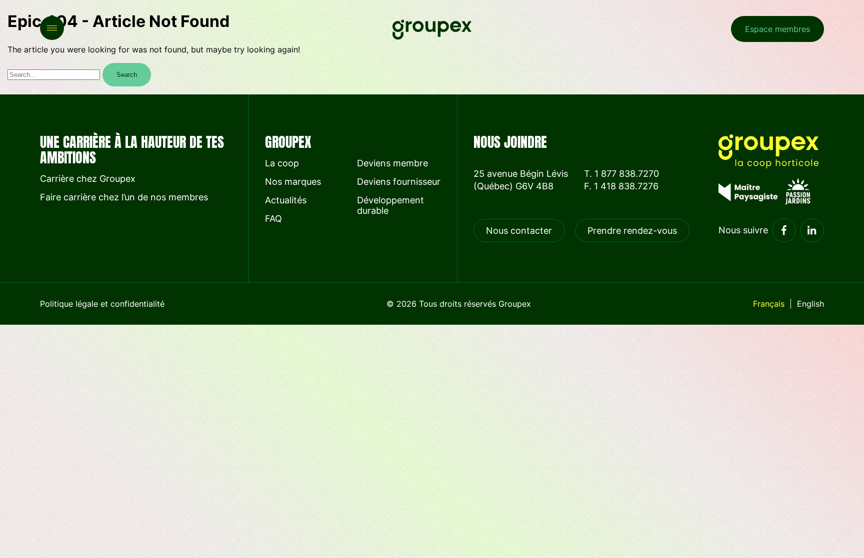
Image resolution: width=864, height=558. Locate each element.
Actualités (285, 200)
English (810, 304)
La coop (282, 163)
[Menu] (52, 28)
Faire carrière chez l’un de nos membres (124, 197)
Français (768, 304)
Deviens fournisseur (398, 181)
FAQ (273, 218)
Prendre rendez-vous (632, 230)
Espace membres (777, 29)
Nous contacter (519, 230)
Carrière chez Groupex (88, 178)
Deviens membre (392, 163)
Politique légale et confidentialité (102, 304)
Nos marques (293, 181)
